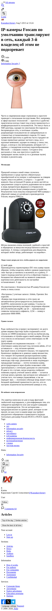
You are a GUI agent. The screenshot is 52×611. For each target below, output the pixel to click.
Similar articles (21, 520)
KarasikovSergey (8, 23)
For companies (12, 570)
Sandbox (10, 556)
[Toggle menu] (2, 3)
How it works (12, 565)
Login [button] (3, 17)
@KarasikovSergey (37, 493)
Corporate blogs (13, 586)
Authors (9, 553)
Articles (9, 546)
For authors (11, 567)
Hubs (8, 551)
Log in (9, 535)
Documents (11, 572)
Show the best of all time (11, 525)
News (8, 548)
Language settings (9, 606)
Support (20, 606)
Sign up (9, 537)
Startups (9, 596)
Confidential (11, 577)
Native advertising (14, 591)
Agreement (11, 575)
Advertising (11, 589)
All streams (10, 2)
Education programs (14, 593)
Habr (15, 609)
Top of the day (7, 520)
